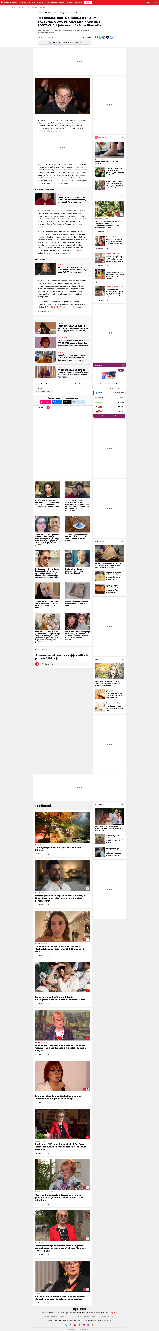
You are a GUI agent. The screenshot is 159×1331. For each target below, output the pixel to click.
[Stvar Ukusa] (111, 1316)
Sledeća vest (79, 384)
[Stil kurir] (74, 1316)
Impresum (58, 1320)
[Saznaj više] (122, 137)
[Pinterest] (75, 1325)
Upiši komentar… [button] (47, 664)
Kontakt (79, 1320)
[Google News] (88, 1325)
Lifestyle (48, 13)
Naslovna (40, 13)
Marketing (51, 1320)
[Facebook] (66, 1325)
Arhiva (109, 1320)
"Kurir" (77, 250)
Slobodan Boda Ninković (44, 391)
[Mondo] (54, 1316)
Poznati (55, 13)
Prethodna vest (46, 384)
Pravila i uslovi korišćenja (69, 1320)
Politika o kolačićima (88, 1320)
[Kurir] (47, 1316)
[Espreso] (62, 1316)
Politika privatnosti (100, 1320)
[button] (87, 37)
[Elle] (68, 1316)
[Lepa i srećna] (6, 2)
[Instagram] (79, 1325)
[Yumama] (102, 1316)
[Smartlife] (86, 1316)
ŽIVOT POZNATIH (52, 307)
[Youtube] (84, 1325)
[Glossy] (79, 1316)
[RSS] (93, 1325)
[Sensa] (94, 1316)
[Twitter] (71, 1325)
